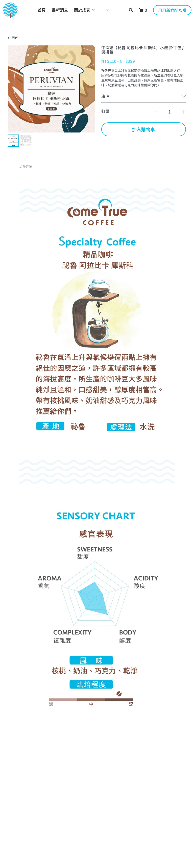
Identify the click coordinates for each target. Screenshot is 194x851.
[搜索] (131, 10)
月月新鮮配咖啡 (172, 10)
